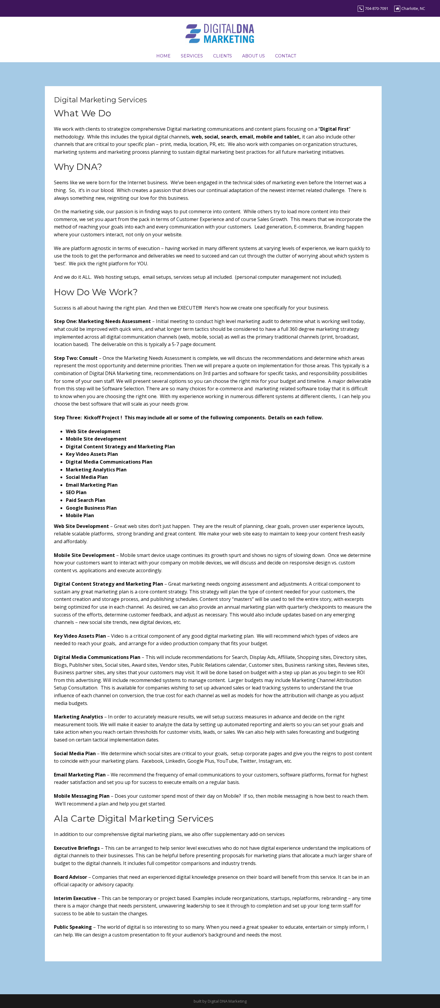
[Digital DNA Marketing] (219, 32)
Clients (222, 56)
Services (192, 56)
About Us (253, 56)
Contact (285, 56)
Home (163, 56)
